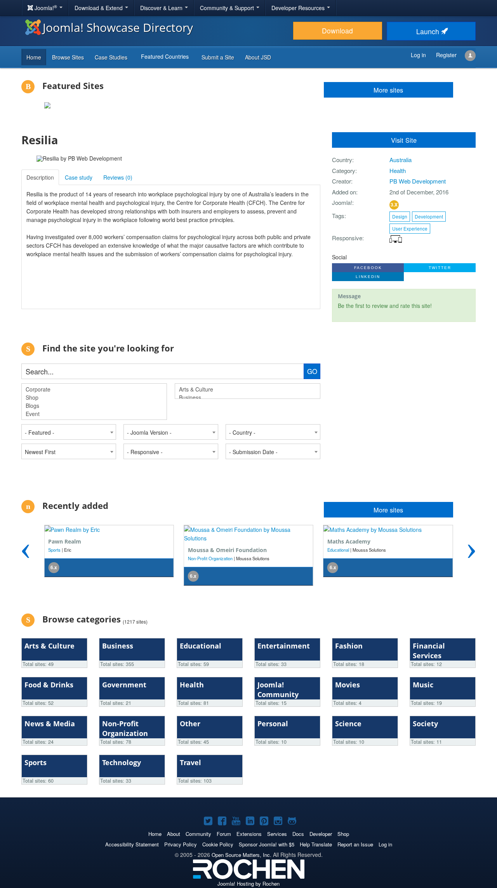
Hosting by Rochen (248, 883)
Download (337, 30)
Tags (338, 216)
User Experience (409, 228)
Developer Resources (298, 8)
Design (399, 216)
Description (40, 177)
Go (312, 371)
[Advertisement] (400, 412)
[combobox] (68, 432)
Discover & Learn (162, 8)
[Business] (247, 397)
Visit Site (404, 140)
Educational (199, 550)
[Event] (94, 414)
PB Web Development (417, 181)
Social (339, 257)
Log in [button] (418, 55)
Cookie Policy (217, 844)
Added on (344, 192)
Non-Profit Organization (70, 558)
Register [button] (446, 55)
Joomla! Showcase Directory (118, 27)
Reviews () (117, 177)
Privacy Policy (180, 844)
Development (429, 216)
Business (336, 558)
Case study (78, 177)
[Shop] (94, 397)
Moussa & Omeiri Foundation (87, 550)
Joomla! (342, 202)
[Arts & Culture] (247, 389)
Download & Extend (99, 8)
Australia (400, 160)
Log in (385, 844)
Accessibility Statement (132, 844)
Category (343, 170)
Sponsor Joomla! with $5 (266, 844)
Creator (341, 181)
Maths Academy (209, 541)
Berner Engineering (352, 550)
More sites (388, 509)
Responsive (347, 238)
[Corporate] (94, 389)
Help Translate (316, 844)
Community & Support (227, 8)
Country (342, 160)
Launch (428, 31)
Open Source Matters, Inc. (241, 854)
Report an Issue (355, 844)
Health (397, 170)
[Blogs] (94, 406)
